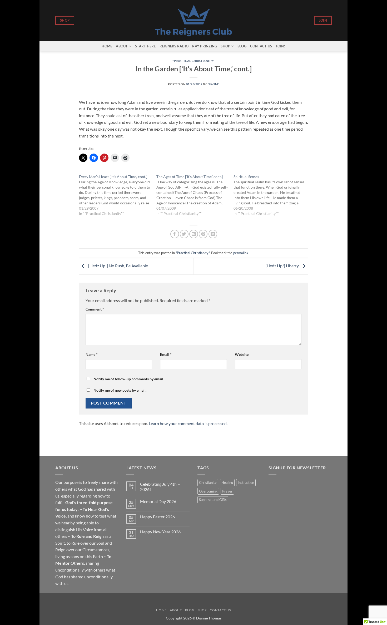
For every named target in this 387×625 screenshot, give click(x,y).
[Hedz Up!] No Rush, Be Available (117, 265)
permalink (240, 253)
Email (166, 354)
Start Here (145, 46)
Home (107, 46)
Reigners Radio (174, 46)
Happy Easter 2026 (157, 516)
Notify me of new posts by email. (119, 390)
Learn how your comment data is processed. (188, 423)
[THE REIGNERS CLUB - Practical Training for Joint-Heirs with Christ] (193, 20)
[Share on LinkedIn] (213, 234)
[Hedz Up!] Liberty (282, 265)
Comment (95, 309)
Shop (225, 46)
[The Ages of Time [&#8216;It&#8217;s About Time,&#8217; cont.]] (195, 195)
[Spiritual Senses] (272, 195)
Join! (280, 46)
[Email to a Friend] (193, 234)
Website (242, 354)
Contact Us (261, 46)
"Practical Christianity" (193, 60)
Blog (241, 46)
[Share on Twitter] (184, 234)
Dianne (213, 84)
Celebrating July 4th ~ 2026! (160, 486)
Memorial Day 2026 (158, 501)
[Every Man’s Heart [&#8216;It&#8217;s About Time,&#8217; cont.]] (117, 195)
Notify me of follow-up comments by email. (128, 379)
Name (92, 354)
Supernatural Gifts (213, 500)
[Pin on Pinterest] (203, 234)
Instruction (246, 482)
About (122, 46)
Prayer (227, 491)
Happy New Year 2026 (160, 531)
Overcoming (208, 491)
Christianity (208, 482)
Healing (227, 482)
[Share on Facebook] (174, 234)
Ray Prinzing (204, 46)
